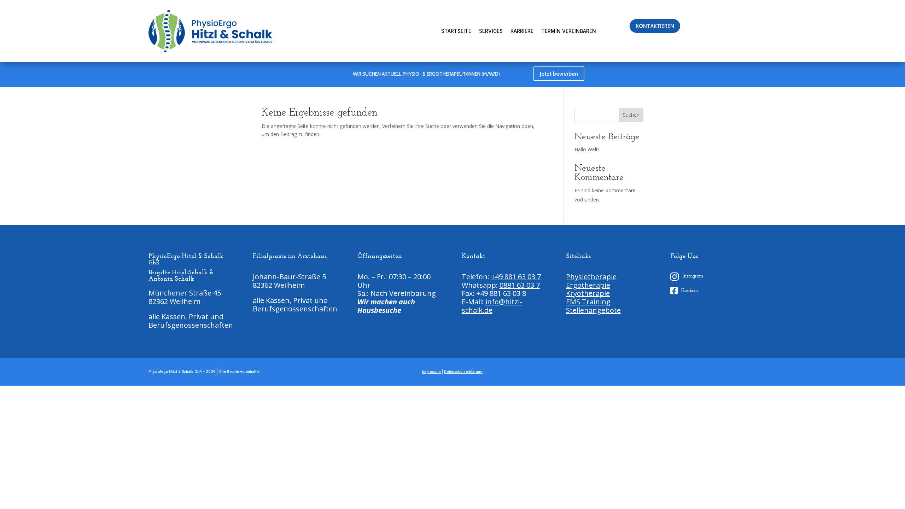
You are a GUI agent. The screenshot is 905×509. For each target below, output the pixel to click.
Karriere (521, 31)
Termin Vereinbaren (568, 31)
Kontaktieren (655, 26)
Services (491, 31)
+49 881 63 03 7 (516, 276)
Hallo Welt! (586, 149)
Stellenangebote (593, 310)
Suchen (631, 114)
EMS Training (588, 301)
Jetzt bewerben (559, 73)
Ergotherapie (588, 285)
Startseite (456, 31)
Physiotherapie (591, 276)
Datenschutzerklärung (463, 371)
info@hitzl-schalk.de (492, 306)
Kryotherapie (588, 293)
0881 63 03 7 (520, 285)
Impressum (431, 371)
